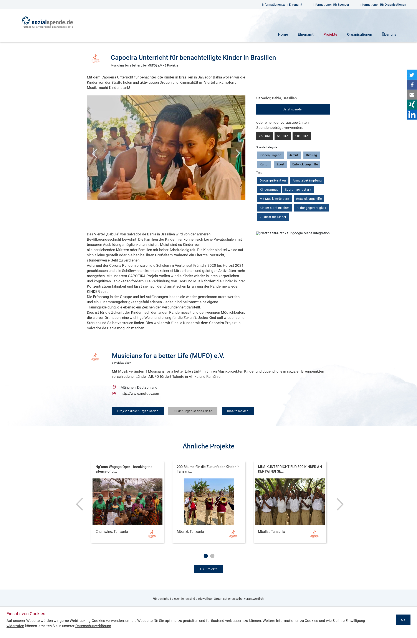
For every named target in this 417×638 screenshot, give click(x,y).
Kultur (264, 164)
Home (283, 34)
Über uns (389, 34)
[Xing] (412, 105)
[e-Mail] (412, 95)
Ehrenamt (306, 34)
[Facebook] (412, 85)
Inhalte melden (237, 411)
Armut (293, 155)
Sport (280, 164)
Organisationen (359, 34)
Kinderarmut (269, 189)
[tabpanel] (127, 502)
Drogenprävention (273, 180)
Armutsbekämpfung (307, 180)
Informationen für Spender (331, 4)
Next (238, 155)
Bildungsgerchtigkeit (311, 208)
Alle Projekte (209, 569)
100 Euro (301, 136)
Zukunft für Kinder (273, 217)
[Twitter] (412, 75)
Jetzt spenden (293, 109)
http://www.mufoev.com (140, 393)
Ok (403, 619)
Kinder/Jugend (270, 155)
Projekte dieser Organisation (137, 411)
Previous (94, 155)
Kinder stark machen (275, 208)
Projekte (330, 34)
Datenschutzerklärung (93, 626)
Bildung (311, 155)
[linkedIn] (412, 115)
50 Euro (282, 136)
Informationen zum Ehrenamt (282, 4)
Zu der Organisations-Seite (193, 411)
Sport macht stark (298, 189)
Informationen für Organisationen (383, 4)
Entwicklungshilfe (305, 164)
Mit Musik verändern (274, 198)
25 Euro (264, 136)
